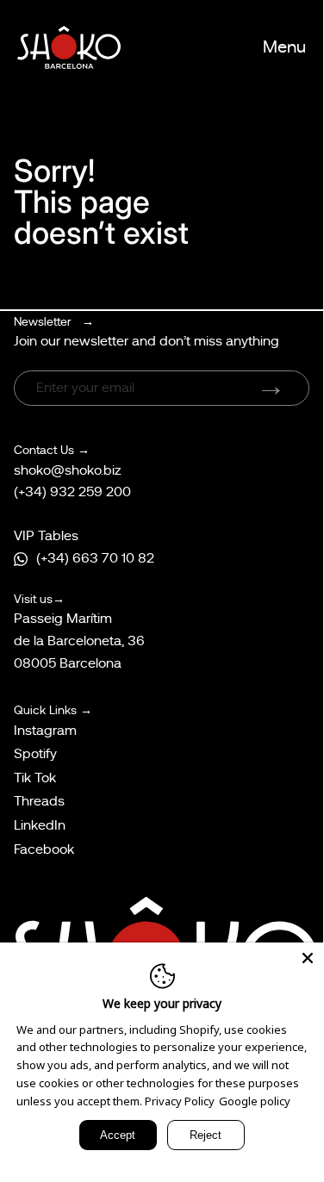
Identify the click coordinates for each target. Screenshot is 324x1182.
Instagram (45, 730)
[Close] (307, 958)
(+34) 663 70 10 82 (95, 558)
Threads (39, 801)
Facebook (44, 849)
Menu (284, 47)
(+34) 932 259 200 (72, 492)
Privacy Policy (180, 1101)
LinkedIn (39, 825)
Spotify (35, 754)
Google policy (254, 1101)
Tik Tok (35, 778)
